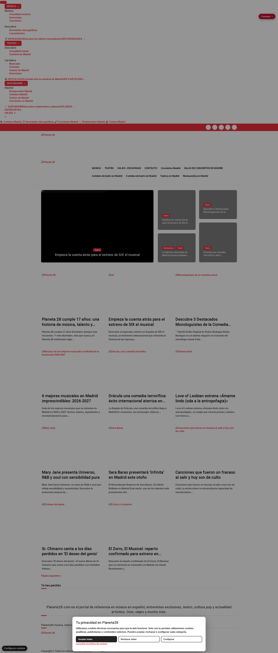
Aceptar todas (85, 639)
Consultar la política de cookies (91, 644)
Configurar (168, 639)
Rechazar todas (129, 639)
